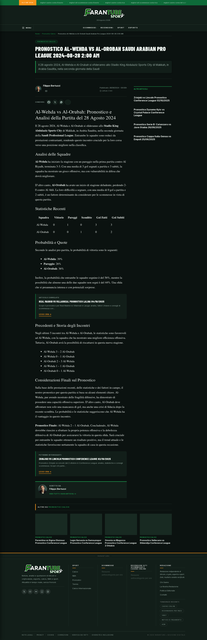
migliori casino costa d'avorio (51, 3)
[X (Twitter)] (24, 591)
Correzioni (63, 635)
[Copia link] (68, 102)
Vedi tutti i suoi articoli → (62, 494)
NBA (74, 576)
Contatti (163, 595)
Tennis (75, 584)
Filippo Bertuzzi (51, 85)
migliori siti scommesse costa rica (144, 3)
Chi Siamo (164, 582)
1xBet (164, 615)
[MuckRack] (42, 591)
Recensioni (107, 28)
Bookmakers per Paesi (172, 611)
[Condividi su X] (55, 102)
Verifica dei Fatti (80, 635)
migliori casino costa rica (115, 3)
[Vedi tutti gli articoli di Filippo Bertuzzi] (38, 89)
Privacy (40, 635)
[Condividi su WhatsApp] (61, 102)
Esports (133, 28)
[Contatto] (46, 91)
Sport (120, 28)
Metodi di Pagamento (172, 620)
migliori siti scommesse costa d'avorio (84, 3)
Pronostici (76, 580)
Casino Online (168, 606)
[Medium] (36, 591)
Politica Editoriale (167, 590)
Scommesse (89, 28)
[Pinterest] (47, 591)
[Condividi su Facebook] (48, 102)
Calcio (75, 572)
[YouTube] (30, 591)
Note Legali (27, 635)
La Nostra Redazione (169, 586)
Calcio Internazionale (81, 588)
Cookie (50, 635)
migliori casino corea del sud (175, 3)
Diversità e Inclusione (102, 635)
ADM (163, 624)
